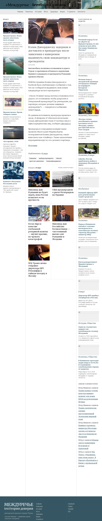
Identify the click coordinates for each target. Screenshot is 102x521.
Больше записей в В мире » (66, 167)
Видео (62, 12)
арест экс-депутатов (36, 161)
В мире (45, 153)
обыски (58, 158)
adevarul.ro (66, 124)
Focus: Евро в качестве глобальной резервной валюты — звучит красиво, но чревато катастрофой (38, 231)
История (38, 12)
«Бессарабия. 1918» (11, 141)
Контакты (81, 12)
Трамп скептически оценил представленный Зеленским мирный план (87, 413)
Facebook (71, 504)
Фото (46, 12)
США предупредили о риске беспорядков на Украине (63, 192)
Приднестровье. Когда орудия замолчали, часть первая (12, 79)
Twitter (70, 506)
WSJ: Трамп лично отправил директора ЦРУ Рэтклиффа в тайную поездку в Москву (37, 269)
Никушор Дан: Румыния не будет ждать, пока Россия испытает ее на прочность (38, 195)
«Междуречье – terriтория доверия (35, 4)
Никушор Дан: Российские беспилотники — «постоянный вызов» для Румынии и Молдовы (61, 231)
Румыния (32, 158)
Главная (20, 12)
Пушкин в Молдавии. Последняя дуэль (12, 182)
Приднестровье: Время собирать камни (12, 113)
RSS (69, 511)
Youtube (70, 509)
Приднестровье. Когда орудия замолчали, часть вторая (12, 38)
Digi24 (37, 110)
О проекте (71, 12)
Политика (29, 12)
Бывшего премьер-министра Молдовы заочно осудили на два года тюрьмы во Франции (87, 431)
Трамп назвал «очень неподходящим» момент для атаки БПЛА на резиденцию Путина (88, 396)
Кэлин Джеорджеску (54, 161)
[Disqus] (51, 309)
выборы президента (46, 158)
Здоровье (54, 12)
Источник (32, 146)
